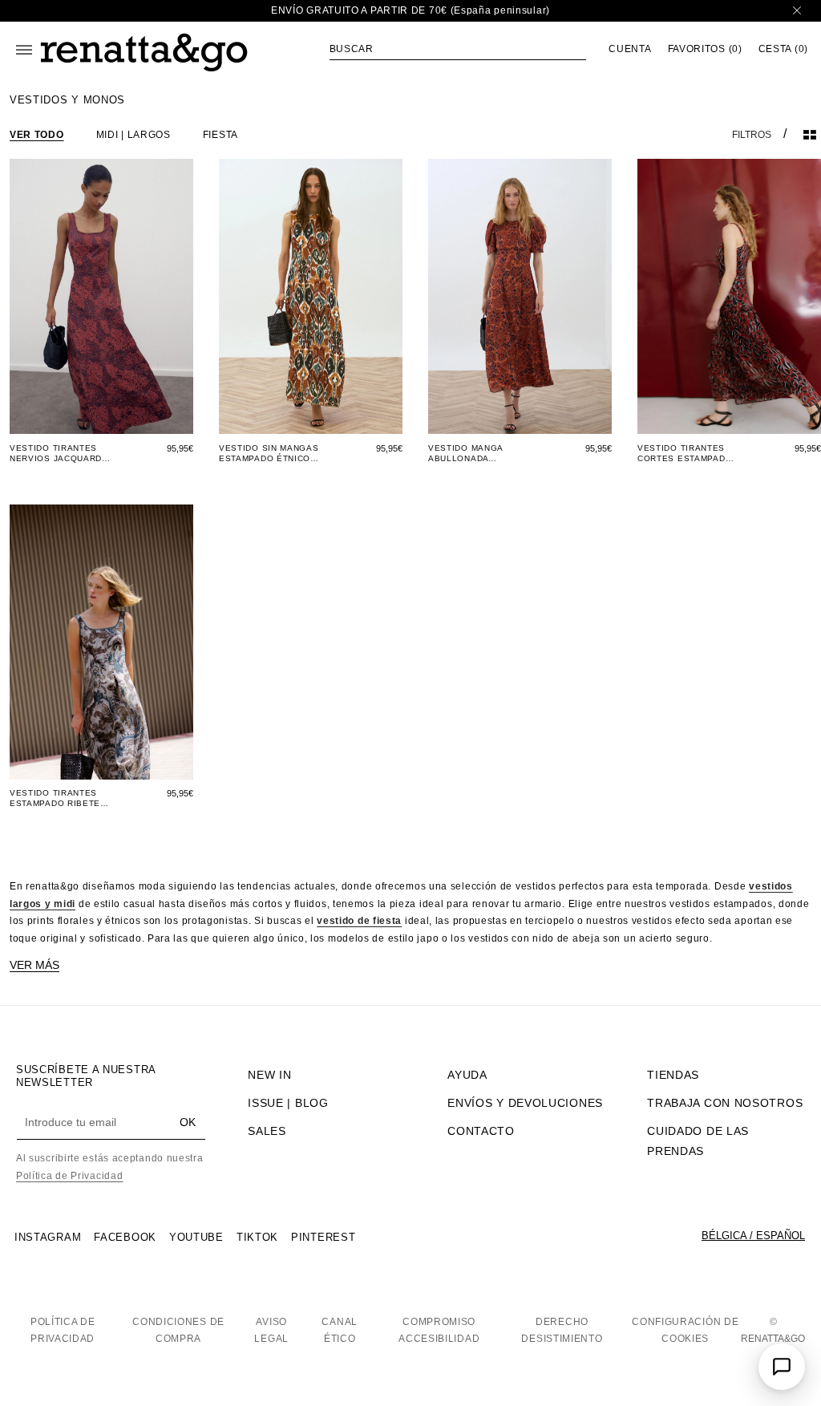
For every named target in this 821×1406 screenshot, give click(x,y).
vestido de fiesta (359, 920)
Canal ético (340, 1330)
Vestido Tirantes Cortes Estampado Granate (684, 454)
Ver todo (37, 134)
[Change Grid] (810, 134)
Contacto (481, 1130)
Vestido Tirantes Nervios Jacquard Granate (56, 454)
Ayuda (467, 1074)
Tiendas (673, 1074)
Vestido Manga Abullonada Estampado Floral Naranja (474, 454)
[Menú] (24, 49)
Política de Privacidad (69, 1175)
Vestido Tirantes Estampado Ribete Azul (55, 798)
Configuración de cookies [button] (685, 1330)
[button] (458, 48)
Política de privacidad (62, 1330)
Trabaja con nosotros (725, 1102)
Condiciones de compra (178, 1330)
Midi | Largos (133, 134)
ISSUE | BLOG (288, 1102)
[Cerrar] (797, 11)
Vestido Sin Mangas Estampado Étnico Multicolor (269, 454)
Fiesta (220, 134)
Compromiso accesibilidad (438, 1330)
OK (188, 1122)
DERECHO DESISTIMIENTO (561, 1330)
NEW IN (269, 1074)
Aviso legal (271, 1330)
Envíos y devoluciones (525, 1102)
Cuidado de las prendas (698, 1140)
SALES (267, 1130)
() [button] (705, 49)
